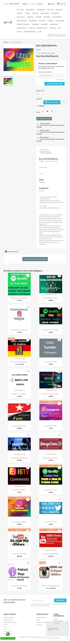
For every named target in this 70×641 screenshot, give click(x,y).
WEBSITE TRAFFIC (23, 24)
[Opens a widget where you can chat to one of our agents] (57, 630)
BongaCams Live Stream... (51, 458)
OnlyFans (54, 24)
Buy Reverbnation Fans (19, 426)
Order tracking (40, 617)
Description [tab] (44, 150)
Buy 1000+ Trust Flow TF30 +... (51, 394)
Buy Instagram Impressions (19, 330)
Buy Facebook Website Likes (19, 458)
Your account (42, 614)
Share (43, 113)
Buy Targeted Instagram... (19, 522)
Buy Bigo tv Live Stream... (19, 394)
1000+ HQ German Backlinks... (19, 362)
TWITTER (50, 10)
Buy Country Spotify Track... (19, 298)
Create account (41, 622)
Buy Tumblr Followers (50, 362)
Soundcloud (42, 28)
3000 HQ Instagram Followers (51, 586)
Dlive (40, 32)
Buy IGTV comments (19, 490)
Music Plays (22, 28)
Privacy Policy (8, 620)
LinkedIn (30, 17)
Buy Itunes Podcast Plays (19, 586)
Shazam (42, 21)
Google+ (59, 10)
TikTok (27, 13)
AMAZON (53, 28)
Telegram (33, 21)
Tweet (47, 113)
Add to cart (52, 102)
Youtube (20, 10)
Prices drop (7, 631)
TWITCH (20, 13)
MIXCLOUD (21, 17)
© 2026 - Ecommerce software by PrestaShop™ (35, 637)
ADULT (19, 32)
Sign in (38, 620)
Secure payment (9, 617)
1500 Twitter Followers (51, 522)
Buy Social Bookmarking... (51, 298)
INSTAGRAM (30, 10)
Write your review (45, 118)
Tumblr (50, 21)
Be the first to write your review (36, 259)
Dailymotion (22, 21)
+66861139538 (14, 4)
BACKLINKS (60, 21)
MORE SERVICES (29, 32)
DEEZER (38, 17)
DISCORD (44, 24)
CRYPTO (32, 28)
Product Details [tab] (46, 153)
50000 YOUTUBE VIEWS (19, 554)
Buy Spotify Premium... (51, 490)
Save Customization (54, 84)
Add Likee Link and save (45, 72)
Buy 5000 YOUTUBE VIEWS (51, 554)
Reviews (47, 17)
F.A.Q (5, 627)
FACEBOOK (41, 10)
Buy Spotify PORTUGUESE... (50, 330)
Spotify (35, 13)
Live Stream (57, 17)
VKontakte (44, 13)
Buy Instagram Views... (51, 426)
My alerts (39, 625)
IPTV (59, 28)
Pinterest (55, 13)
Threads (35, 24)
